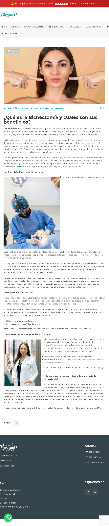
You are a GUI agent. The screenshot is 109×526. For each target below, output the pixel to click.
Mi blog (12, 51)
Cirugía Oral (6, 498)
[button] (8, 517)
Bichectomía (19, 166)
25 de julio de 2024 (28, 108)
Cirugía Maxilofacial (10, 489)
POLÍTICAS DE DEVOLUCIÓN (15, 507)
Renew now (61, 3)
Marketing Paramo (53, 108)
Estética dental (8, 502)
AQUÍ (97, 408)
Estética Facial (7, 494)
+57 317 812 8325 (93, 452)
